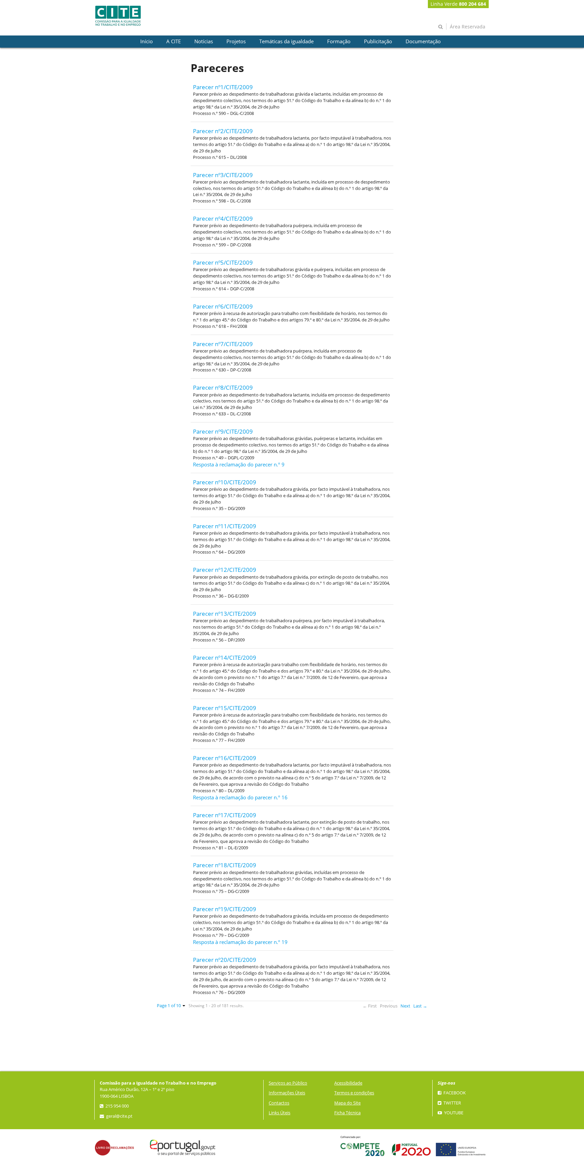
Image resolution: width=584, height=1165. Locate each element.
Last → (420, 1006)
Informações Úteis (287, 1093)
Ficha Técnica (347, 1113)
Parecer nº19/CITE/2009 (224, 909)
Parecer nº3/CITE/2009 (223, 175)
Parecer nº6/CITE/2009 (223, 306)
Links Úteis (279, 1113)
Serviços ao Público (288, 1083)
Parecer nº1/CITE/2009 (223, 87)
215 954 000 (116, 1106)
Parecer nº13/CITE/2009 (224, 613)
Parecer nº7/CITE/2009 (223, 344)
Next (405, 1006)
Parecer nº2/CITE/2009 (223, 131)
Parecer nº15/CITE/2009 (224, 708)
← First (370, 1006)
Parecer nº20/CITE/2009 (224, 960)
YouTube (453, 1113)
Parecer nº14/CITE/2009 (224, 657)
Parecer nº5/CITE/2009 (223, 262)
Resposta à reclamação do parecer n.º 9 (239, 464)
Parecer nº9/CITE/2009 (223, 431)
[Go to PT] (118, 15)
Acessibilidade (348, 1083)
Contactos (279, 1103)
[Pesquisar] (440, 26)
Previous (388, 1006)
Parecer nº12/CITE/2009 (224, 570)
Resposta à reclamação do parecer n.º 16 (240, 797)
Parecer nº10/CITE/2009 (224, 482)
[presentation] (146, 41)
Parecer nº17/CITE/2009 (224, 815)
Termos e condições (354, 1093)
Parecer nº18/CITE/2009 (224, 865)
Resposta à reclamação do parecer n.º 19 (240, 942)
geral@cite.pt (118, 1116)
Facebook (454, 1093)
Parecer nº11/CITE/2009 (224, 526)
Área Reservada (467, 26)
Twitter (451, 1103)
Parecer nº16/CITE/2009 (224, 758)
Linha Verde (458, 4)
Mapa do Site (347, 1103)
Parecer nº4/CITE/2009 (223, 218)
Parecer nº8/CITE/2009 (223, 387)
